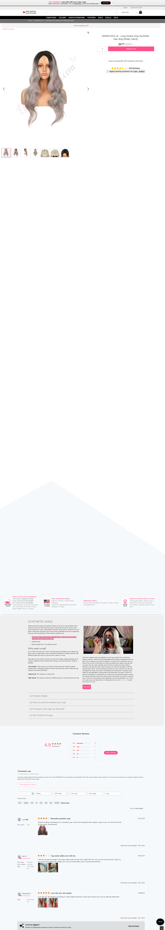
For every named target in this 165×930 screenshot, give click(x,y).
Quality (141, 71)
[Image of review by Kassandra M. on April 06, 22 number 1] (42, 903)
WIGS (100, 18)
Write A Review (111, 753)
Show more (65, 803)
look (32, 803)
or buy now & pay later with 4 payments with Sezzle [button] (125, 61)
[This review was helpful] (139, 846)
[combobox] (80, 12)
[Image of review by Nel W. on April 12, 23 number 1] (42, 867)
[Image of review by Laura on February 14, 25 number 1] (42, 830)
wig (46, 803)
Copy (113, 3)
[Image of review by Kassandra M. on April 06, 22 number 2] (53, 903)
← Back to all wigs (7, 29)
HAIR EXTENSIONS (77, 18)
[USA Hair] (31, 12)
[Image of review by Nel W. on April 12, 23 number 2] (53, 867)
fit (36, 803)
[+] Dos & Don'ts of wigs (41, 715)
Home (30, 20)
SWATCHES (51, 18)
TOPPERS (91, 18)
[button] (88, 34)
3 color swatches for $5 (81, 25)
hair (41, 803)
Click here (124, 680)
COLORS (62, 18)
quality (26, 803)
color (19, 803)
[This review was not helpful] (142, 846)
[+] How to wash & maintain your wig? (48, 702)
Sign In (125, 7)
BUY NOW (87, 687)
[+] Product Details (38, 696)
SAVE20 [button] (106, 3)
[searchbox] (24, 793)
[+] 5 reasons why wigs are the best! (47, 708)
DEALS (108, 18)
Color (135, 71)
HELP (116, 18)
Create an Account (136, 7)
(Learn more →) (79, 3)
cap (51, 803)
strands (57, 803)
